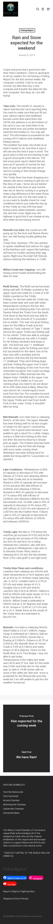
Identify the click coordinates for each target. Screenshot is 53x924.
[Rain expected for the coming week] (26, 721)
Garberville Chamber (13, 808)
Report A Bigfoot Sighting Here (19, 891)
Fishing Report (27, 30)
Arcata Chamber (11, 800)
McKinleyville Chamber (14, 804)
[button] (48, 9)
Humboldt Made (11, 813)
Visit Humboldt (10, 796)
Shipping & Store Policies (16, 898)
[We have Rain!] (26, 755)
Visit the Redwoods (13, 792)
